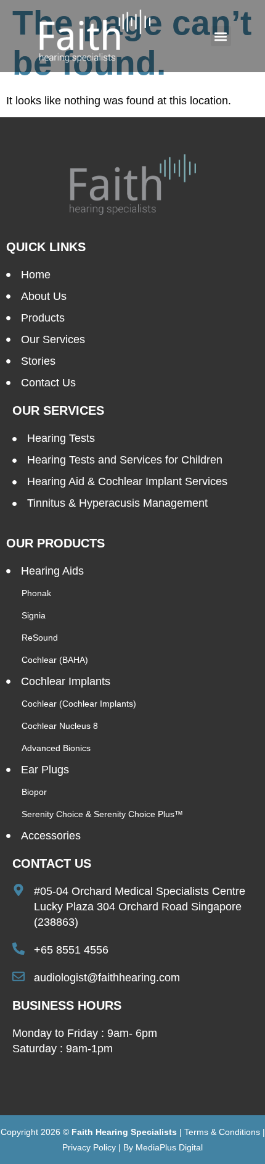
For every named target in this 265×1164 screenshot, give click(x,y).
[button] (221, 36)
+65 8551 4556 (71, 950)
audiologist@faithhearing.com (107, 977)
